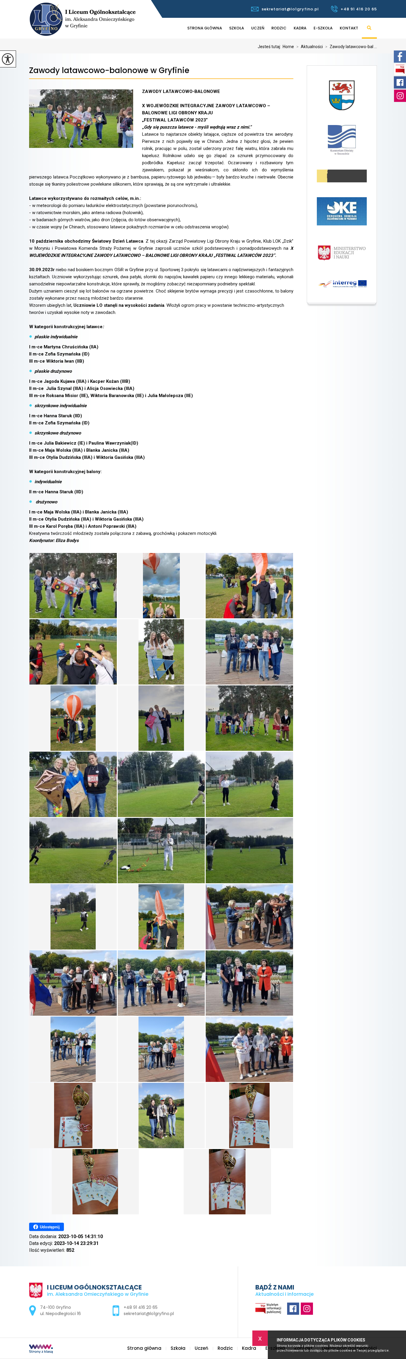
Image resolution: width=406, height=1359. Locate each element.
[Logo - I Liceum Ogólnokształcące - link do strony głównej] (101, 19)
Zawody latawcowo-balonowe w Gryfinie (109, 70)
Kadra (300, 28)
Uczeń (257, 28)
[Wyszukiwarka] (369, 28)
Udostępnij (50, 1227)
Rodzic (279, 28)
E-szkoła (323, 28)
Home (288, 47)
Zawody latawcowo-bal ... (351, 47)
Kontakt (349, 28)
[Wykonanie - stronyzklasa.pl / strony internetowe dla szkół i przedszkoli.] (41, 1349)
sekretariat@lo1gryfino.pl (290, 9)
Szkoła (236, 28)
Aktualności (309, 47)
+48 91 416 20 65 (359, 9)
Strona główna (204, 28)
